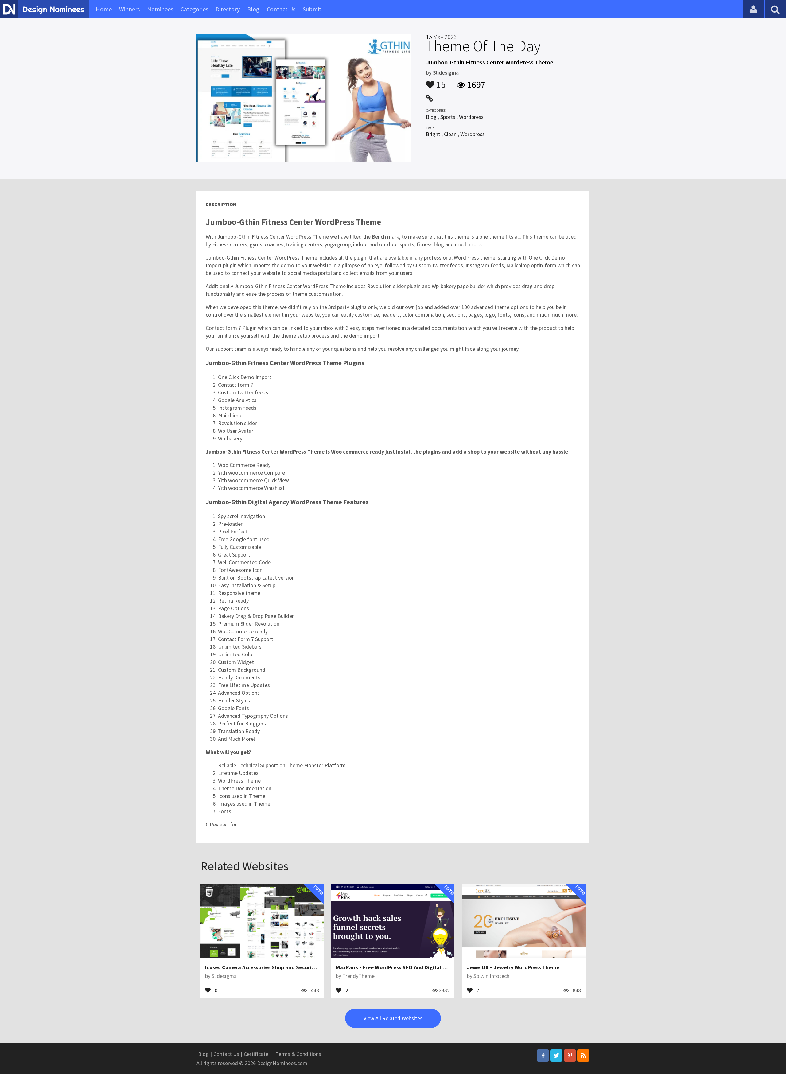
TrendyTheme (358, 975)
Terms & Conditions (298, 1053)
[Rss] (583, 1055)
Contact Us (281, 9)
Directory (228, 9)
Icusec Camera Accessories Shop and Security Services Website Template (295, 967)
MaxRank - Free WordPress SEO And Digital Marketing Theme (411, 967)
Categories (194, 9)
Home (104, 9)
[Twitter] (556, 1055)
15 (440, 82)
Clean (450, 134)
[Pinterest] (570, 1055)
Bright (433, 134)
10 (214, 990)
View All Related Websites (393, 1018)
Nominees (160, 9)
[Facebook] (543, 1055)
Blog (253, 9)
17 (476, 990)
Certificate (256, 1053)
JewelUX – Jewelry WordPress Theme (513, 967)
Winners (129, 9)
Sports (447, 116)
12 (344, 990)
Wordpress (471, 116)
